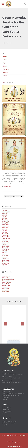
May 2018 (4, 252)
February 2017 (5, 263)
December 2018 (5, 246)
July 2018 (4, 250)
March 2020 (5, 233)
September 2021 (6, 212)
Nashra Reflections (7, 391)
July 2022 (4, 210)
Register (5, 63)
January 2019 (5, 244)
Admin (3, 82)
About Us (4, 424)
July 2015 (4, 264)
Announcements (7, 186)
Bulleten (5, 56)
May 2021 (4, 218)
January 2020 (5, 235)
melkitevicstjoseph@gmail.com (14, 382)
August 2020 (5, 227)
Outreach (5, 75)
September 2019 (6, 238)
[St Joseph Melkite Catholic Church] (14, 4)
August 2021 (5, 213)
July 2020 (4, 229)
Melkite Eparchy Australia (8, 423)
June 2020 (4, 230)
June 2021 (4, 216)
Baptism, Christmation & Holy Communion (13, 393)
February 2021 (5, 221)
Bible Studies (5, 277)
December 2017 (5, 260)
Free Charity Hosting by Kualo (14, 446)
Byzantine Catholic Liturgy (8, 279)
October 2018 (5, 247)
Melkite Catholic (6, 287)
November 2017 (5, 261)
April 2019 (4, 240)
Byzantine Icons (6, 280)
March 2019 (5, 241)
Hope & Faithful (5, 283)
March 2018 (5, 255)
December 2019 (5, 236)
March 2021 (5, 219)
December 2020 (5, 224)
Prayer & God (5, 290)
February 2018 (5, 257)
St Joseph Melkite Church (12, 435)
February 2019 (5, 243)
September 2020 (6, 226)
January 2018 (5, 258)
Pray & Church (5, 288)
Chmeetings (23, 435)
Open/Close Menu (3, 3)
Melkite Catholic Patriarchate (9, 421)
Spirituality (5, 72)
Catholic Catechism (7, 411)
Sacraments (6, 69)
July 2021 (4, 215)
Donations (5, 399)
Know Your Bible (6, 285)
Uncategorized (5, 291)
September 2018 (6, 249)
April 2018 (4, 254)
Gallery (4, 59)
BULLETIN (5, 413)
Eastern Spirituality (6, 282)
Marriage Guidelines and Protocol (10, 395)
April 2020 (4, 232)
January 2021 (5, 222)
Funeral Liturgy (6, 397)
